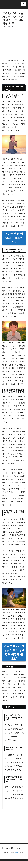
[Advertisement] (14, 44)
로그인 (17, 852)
